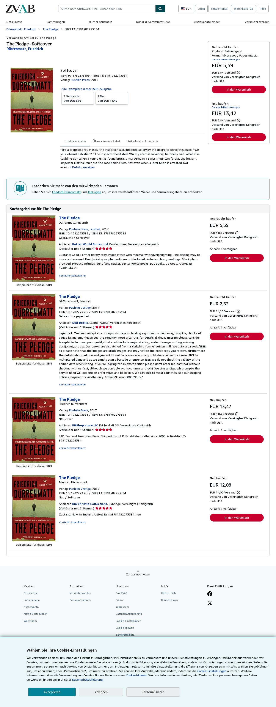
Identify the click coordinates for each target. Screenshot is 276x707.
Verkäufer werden (257, 22)
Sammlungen (56, 22)
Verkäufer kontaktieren (72, 275)
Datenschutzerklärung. (87, 679)
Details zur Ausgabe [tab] (142, 141)
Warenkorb (30, 620)
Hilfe (263, 8)
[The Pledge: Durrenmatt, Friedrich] (33, 280)
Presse (120, 600)
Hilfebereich (168, 593)
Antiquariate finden (207, 22)
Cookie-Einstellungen (211, 671)
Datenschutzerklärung (129, 613)
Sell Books (80, 322)
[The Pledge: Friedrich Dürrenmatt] (33, 540)
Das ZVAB (121, 593)
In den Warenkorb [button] (239, 89)
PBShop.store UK (85, 425)
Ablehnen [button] (101, 692)
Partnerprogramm (80, 600)
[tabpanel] (132, 158)
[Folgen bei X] (209, 603)
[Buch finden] (160, 8)
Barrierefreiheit (125, 634)
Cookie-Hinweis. (136, 675)
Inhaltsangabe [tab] (75, 141)
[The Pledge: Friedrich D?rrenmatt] (33, 461)
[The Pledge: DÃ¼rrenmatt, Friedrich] (33, 359)
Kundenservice (170, 600)
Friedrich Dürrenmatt (66, 192)
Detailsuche (14, 22)
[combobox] (106, 8)
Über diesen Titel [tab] (106, 141)
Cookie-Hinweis (125, 627)
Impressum (122, 606)
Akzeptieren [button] (52, 692)
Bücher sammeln (100, 22)
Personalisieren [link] (153, 692)
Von (72, 98)
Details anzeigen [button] (83, 167)
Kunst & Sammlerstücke (153, 22)
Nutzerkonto (219, 8)
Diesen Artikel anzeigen (226, 59)
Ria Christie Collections (89, 504)
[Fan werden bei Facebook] (209, 594)
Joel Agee (94, 192)
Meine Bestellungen (35, 613)
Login (201, 8)
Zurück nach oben (138, 574)
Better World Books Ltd (90, 244)
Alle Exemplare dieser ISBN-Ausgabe (86, 89)
